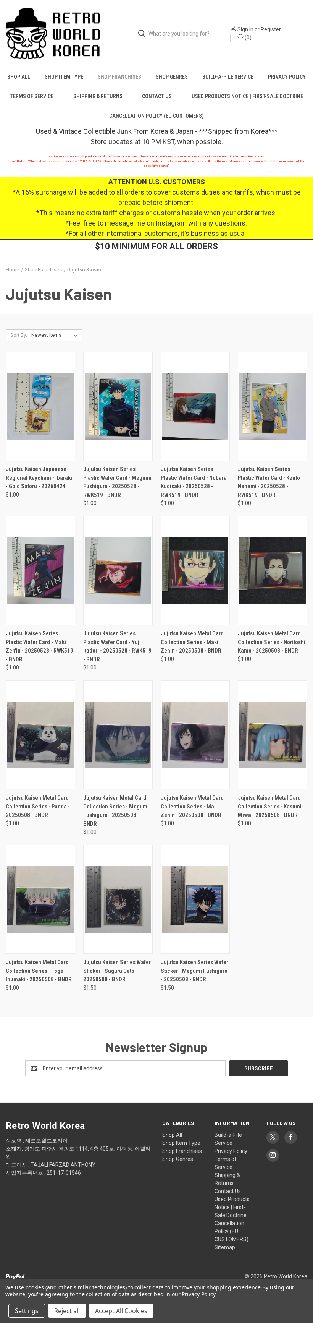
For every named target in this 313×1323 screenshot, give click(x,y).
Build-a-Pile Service (227, 77)
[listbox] (56, 335)
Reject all (67, 1311)
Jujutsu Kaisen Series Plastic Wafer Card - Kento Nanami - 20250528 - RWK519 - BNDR (269, 482)
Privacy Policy (287, 77)
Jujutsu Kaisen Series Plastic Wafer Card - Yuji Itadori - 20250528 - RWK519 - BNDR (117, 646)
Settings (27, 1311)
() (248, 37)
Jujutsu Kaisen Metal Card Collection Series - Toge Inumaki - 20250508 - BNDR (39, 971)
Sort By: (18, 335)
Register (271, 29)
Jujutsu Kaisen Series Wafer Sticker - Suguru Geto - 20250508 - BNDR (117, 971)
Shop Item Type (64, 77)
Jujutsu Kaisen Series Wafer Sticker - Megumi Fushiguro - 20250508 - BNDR (194, 971)
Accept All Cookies (121, 1311)
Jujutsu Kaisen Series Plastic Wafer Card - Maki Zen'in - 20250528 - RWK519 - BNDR (39, 646)
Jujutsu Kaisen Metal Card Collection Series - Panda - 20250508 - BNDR (38, 806)
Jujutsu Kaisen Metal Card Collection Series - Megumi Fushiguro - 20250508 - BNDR (116, 810)
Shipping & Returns (98, 96)
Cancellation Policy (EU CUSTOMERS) (156, 116)
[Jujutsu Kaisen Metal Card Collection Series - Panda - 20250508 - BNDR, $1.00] (40, 735)
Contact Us (157, 96)
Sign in (245, 29)
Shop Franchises (119, 77)
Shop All (18, 77)
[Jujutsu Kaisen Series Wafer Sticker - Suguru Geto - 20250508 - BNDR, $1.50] (118, 899)
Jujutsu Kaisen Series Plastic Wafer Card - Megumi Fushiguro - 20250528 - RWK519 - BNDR (117, 482)
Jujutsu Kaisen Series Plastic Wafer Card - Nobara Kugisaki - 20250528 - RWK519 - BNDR (194, 482)
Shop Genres (172, 77)
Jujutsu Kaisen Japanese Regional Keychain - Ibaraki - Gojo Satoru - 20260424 (39, 478)
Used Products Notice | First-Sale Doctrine (247, 96)
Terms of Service (31, 96)
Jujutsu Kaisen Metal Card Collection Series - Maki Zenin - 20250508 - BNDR (192, 642)
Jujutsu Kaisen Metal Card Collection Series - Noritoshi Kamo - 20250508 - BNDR (271, 642)
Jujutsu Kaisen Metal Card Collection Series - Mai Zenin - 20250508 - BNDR (192, 806)
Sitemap (225, 1247)
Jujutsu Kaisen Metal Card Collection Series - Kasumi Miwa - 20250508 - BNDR (270, 806)
